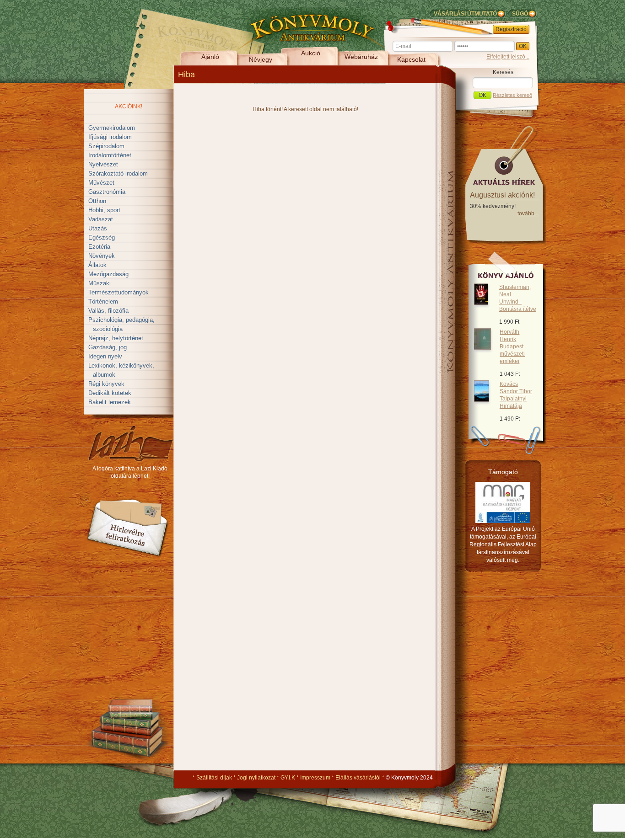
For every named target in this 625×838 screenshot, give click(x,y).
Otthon (97, 200)
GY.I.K (287, 777)
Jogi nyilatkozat (256, 777)
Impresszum (315, 777)
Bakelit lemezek (109, 402)
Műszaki (99, 283)
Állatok (97, 265)
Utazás (97, 228)
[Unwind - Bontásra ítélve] (481, 303)
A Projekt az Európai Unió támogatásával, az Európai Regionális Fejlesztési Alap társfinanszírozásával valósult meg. (503, 544)
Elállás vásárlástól (358, 777)
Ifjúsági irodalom (110, 136)
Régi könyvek (106, 383)
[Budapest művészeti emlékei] (482, 348)
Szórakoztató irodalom (118, 173)
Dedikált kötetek (109, 393)
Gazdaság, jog (107, 347)
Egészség (101, 237)
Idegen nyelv (105, 356)
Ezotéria (99, 246)
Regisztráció (511, 29)
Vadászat (100, 219)
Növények (101, 255)
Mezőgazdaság (108, 274)
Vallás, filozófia (108, 310)
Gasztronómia (106, 191)
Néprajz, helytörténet (115, 338)
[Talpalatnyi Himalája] (481, 400)
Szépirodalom (106, 146)
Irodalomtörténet (109, 155)
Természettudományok (118, 292)
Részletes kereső (512, 95)
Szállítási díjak (214, 777)
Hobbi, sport (104, 210)
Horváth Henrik (512, 346)
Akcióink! (128, 106)
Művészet (101, 182)
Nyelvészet (103, 164)
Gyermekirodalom (111, 127)
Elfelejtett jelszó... (507, 56)
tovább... (528, 213)
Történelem (103, 301)
